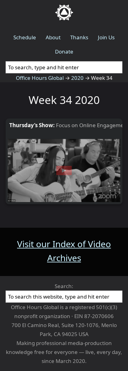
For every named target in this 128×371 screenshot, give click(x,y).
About (53, 37)
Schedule (24, 37)
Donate (64, 51)
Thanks (79, 37)
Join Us (106, 37)
